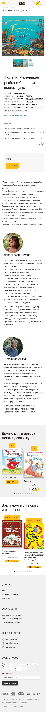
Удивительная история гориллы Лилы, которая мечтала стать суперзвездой (34, 556)
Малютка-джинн (9, 477)
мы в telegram (11, 647)
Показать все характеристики (15, 110)
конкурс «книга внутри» (12, 618)
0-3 (28, 101)
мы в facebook (11, 643)
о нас (4, 590)
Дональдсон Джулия (19, 93)
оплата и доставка (10, 594)
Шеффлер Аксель (24, 95)
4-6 (31, 101)
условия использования (12, 706)
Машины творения (25, 107)
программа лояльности (12, 615)
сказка (34, 104)
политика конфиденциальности (15, 702)
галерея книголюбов (11, 622)
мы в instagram (11, 639)
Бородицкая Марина (34, 98)
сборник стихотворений (20, 104)
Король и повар (30, 481)
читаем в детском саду (18, 115)
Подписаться (10, 683)
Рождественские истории (9, 552)
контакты (6, 598)
